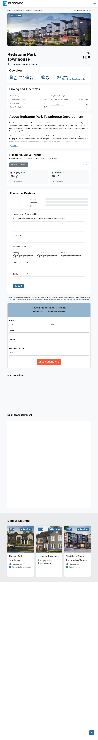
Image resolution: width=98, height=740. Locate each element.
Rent (24, 165)
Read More (14, 146)
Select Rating (19, 247)
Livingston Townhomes (48, 556)
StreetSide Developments (73, 79)
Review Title (18, 236)
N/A (45, 107)
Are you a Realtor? (18, 348)
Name (15, 263)
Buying (14, 165)
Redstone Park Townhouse (33, 10)
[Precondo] (13, 3)
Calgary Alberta (18, 10)
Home (9, 10)
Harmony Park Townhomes (15, 558)
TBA (45, 103)
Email (15, 274)
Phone (12, 340)
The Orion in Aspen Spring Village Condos (76, 558)
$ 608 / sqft (83, 99)
